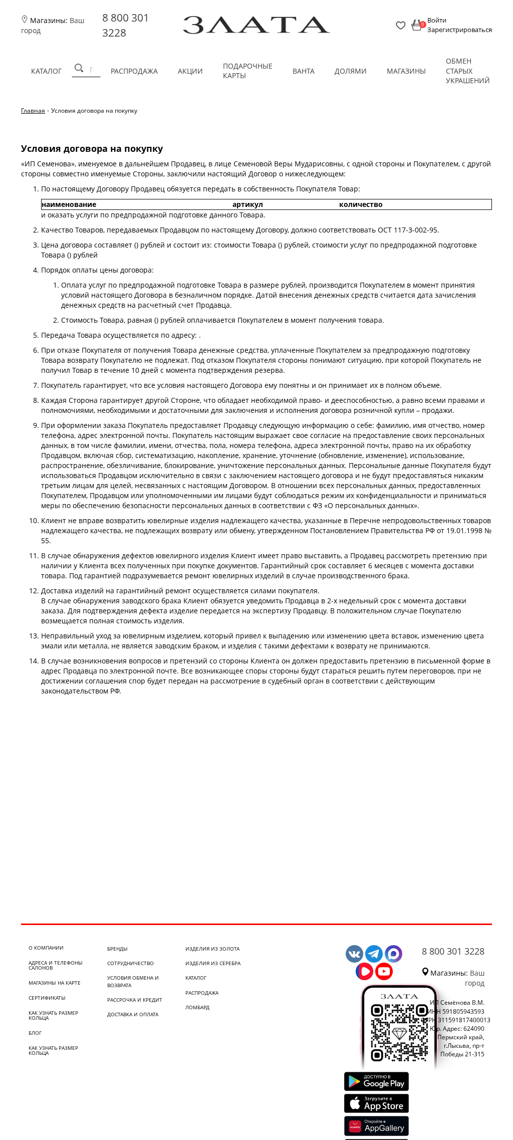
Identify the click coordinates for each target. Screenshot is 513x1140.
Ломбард (197, 1007)
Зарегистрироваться (459, 29)
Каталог (46, 71)
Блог (35, 1032)
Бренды (117, 948)
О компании (46, 947)
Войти (436, 20)
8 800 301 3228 (453, 951)
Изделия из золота (212, 948)
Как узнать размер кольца (53, 1015)
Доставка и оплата (132, 1014)
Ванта (304, 71)
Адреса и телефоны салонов (56, 965)
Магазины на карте (55, 982)
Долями (351, 71)
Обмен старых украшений (468, 70)
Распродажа (134, 71)
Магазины (406, 71)
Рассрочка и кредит (134, 999)
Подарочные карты (248, 71)
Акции (190, 71)
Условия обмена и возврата (133, 981)
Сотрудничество (130, 963)
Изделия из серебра (212, 963)
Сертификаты (47, 997)
